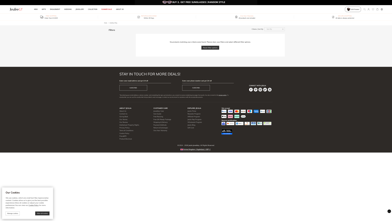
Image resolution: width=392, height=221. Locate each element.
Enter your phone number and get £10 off (197, 81)
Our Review (123, 122)
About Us (122, 111)
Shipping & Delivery (160, 122)
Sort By (260, 29)
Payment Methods (159, 125)
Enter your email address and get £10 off (133, 81)
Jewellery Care (158, 111)
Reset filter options (210, 48)
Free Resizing (158, 117)
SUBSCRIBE (133, 88)
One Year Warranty (160, 130)
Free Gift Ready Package (162, 119)
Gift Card (191, 128)
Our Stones (123, 119)
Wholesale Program (195, 122)
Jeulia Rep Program (194, 119)
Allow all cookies (42, 213)
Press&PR (122, 136)
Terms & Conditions (126, 130)
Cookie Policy (124, 133)
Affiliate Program (194, 117)
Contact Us (123, 114)
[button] (274, 29)
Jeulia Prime (192, 111)
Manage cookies (12, 213)
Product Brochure (125, 139)
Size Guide (157, 114)
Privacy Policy (124, 128)
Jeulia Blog (191, 125)
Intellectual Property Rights (129, 125)
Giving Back (123, 117)
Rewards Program (194, 114)
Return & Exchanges (160, 128)
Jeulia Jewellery (193, 145)
